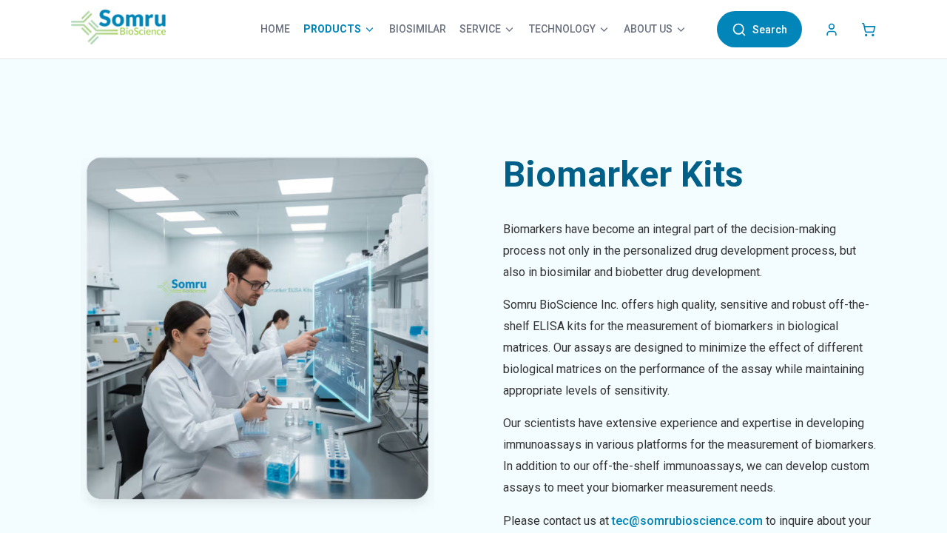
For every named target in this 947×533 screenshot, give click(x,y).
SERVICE (480, 29)
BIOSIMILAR (417, 29)
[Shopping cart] (868, 29)
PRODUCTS (332, 29)
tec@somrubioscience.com (687, 521)
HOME (275, 29)
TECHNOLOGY (562, 29)
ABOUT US (648, 29)
